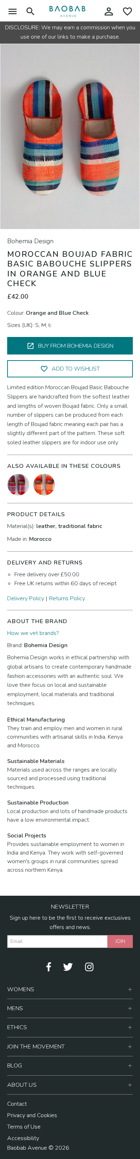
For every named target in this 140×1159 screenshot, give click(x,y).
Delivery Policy (25, 598)
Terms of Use (24, 1127)
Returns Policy (67, 598)
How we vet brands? (33, 633)
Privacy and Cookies (32, 1115)
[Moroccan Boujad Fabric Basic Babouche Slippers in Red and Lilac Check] (18, 484)
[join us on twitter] (68, 966)
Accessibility (23, 1138)
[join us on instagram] (89, 966)
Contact (17, 1104)
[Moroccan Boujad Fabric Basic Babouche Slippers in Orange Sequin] (44, 484)
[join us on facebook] (48, 966)
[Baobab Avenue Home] (67, 11)
